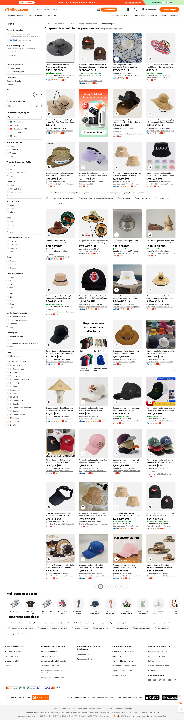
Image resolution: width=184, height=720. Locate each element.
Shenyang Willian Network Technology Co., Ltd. (161, 421)
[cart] (136, 10)
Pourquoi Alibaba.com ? (14, 651)
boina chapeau (163, 198)
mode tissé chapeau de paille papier (61, 198)
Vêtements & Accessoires (64, 24)
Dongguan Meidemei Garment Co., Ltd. (93, 471)
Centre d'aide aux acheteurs (123, 651)
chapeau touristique (81, 628)
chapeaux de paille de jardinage (22, 628)
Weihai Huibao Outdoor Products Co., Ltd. (60, 362)
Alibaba (47, 24)
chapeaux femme (102, 628)
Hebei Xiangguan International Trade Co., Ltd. (127, 471)
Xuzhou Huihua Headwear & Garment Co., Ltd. (93, 419)
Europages (128, 709)
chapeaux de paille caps (19, 634)
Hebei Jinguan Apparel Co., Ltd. (158, 77)
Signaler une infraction (121, 675)
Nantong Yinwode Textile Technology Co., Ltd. (60, 131)
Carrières (8, 666)
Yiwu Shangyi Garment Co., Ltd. (58, 257)
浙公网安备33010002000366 (133, 716)
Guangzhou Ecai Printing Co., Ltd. (125, 184)
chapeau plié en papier (93, 193)
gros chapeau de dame (57, 204)
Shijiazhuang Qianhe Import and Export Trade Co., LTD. (93, 307)
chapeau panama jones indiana (162, 623)
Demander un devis (84, 659)
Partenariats (153, 670)
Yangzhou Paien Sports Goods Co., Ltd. (60, 471)
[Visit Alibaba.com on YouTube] (169, 679)
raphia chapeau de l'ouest (71, 623)
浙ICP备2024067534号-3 (156, 716)
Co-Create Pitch (11, 656)
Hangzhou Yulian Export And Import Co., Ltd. (161, 131)
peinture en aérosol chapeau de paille (53, 628)
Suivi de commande (155, 661)
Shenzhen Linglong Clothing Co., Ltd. (160, 253)
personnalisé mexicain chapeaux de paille (63, 193)
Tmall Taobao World (79, 709)
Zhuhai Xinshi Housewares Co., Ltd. (159, 184)
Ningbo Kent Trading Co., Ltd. (124, 362)
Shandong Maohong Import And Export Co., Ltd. (60, 312)
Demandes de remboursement (124, 666)
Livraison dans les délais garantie (53, 661)
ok (37, 95)
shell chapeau (125, 198)
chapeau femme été (142, 628)
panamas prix (113, 193)
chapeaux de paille (121, 628)
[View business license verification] (114, 716)
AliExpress (56, 709)
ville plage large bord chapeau (135, 193)
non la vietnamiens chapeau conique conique (97, 198)
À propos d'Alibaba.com (14, 646)
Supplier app (80, 697)
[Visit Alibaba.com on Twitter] (159, 679)
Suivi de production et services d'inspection (53, 671)
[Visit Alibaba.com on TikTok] (174, 679)
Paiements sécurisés (49, 651)
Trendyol (118, 709)
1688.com (66, 709)
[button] (98, 9)
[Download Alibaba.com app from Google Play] (170, 697)
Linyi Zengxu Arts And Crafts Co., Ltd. (127, 75)
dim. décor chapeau (18, 623)
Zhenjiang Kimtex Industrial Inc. (58, 77)
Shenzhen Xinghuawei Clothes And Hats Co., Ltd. (60, 524)
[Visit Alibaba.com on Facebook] (149, 679)
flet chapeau (92, 623)
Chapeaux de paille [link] (108, 24)
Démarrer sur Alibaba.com (158, 656)
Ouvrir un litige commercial (122, 661)
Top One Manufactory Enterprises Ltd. (127, 307)
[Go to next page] (125, 586)
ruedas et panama (110, 623)
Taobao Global (102, 709)
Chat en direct (118, 656)
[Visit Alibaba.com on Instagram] (164, 679)
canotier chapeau (163, 628)
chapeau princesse (144, 198)
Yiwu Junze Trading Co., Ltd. (90, 251)
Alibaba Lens (16, 697)
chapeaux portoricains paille (134, 623)
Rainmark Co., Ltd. (86, 184)
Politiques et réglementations (52, 678)
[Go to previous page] (95, 586)
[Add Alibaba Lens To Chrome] (40, 697)
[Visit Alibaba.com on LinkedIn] (154, 679)
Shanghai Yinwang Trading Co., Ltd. (159, 362)
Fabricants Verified (84, 654)
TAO (111, 709)
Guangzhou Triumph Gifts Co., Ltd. (159, 307)
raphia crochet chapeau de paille (43, 623)
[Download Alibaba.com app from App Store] (152, 697)
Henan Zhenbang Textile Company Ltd (60, 419)
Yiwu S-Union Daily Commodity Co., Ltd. (60, 184)
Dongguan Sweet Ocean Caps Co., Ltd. (127, 421)
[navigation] (24, 305)
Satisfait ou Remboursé (50, 656)
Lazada (92, 709)
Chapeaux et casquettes (87, 24)
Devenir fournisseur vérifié (158, 666)
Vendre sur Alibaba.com (157, 651)
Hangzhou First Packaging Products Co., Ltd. (127, 253)
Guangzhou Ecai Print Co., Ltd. (91, 81)
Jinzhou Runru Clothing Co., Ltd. (158, 474)
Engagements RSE (12, 661)
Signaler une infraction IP (122, 670)
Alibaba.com (137, 697)
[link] (180, 696)
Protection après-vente (50, 666)
